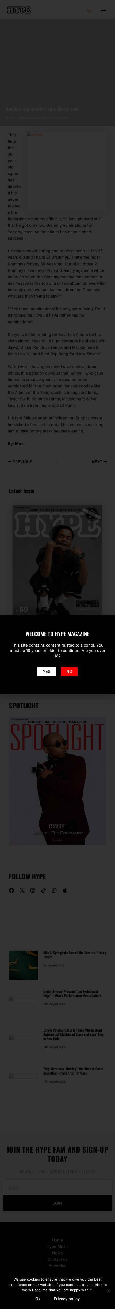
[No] (108, 1290)
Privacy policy (67, 1298)
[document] (57, 654)
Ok (37, 1298)
